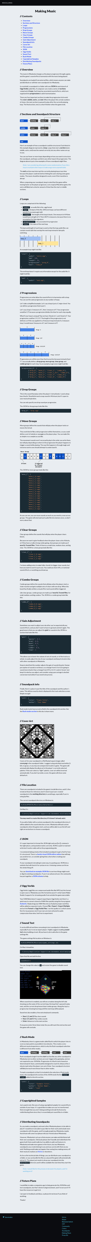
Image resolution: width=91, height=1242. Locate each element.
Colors (55, 8)
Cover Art (26, 45)
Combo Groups (28, 37)
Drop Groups (27, 30)
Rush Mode (27, 57)
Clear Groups (28, 35)
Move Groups (28, 33)
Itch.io (6, 8)
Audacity (23, 904)
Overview (26, 21)
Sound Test (27, 54)
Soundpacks (67, 8)
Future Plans (27, 64)
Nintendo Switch (67, 1222)
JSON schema (38, 876)
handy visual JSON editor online (49, 854)
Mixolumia (7, 3)
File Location (27, 47)
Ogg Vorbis (27, 52)
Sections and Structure (31, 23)
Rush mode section (30, 711)
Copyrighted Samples (31, 59)
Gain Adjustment (29, 40)
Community (43, 8)
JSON (25, 49)
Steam (16, 8)
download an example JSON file (37, 871)
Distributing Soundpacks (32, 61)
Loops (25, 25)
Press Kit (65, 1235)
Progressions (28, 28)
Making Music (82, 8)
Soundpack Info (28, 42)
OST (33, 8)
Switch (25, 8)
